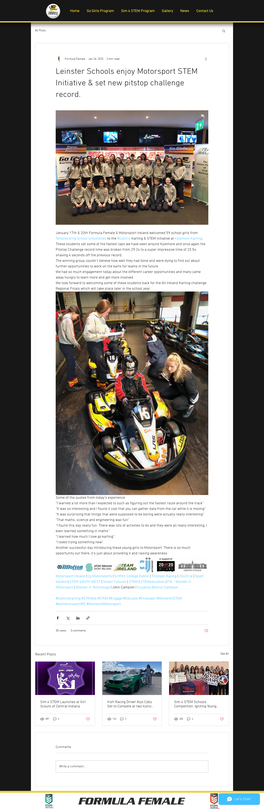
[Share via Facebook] (58, 618)
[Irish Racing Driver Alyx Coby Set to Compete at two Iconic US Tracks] (132, 678)
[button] (224, 30)
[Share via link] (88, 618)
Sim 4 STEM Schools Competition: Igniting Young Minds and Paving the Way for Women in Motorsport (197, 704)
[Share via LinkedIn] (78, 618)
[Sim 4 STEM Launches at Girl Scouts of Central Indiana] (65, 678)
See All (224, 654)
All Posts (40, 30)
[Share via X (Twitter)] (68, 618)
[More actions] (205, 58)
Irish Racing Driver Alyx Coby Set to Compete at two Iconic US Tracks (129, 704)
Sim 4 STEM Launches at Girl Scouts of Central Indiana (63, 704)
